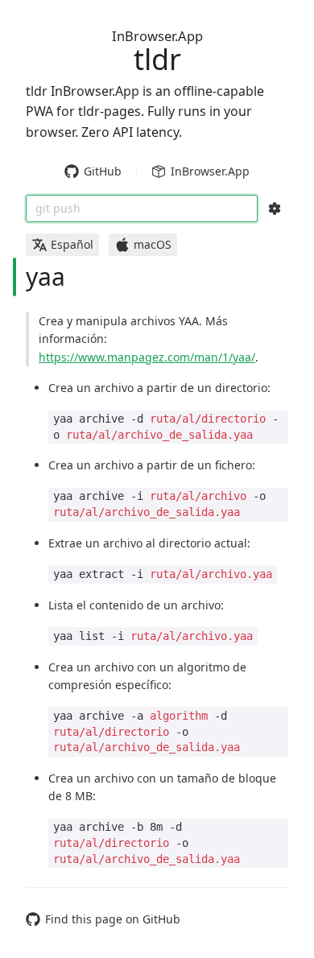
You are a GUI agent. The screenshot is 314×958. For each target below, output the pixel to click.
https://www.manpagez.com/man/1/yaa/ (147, 357)
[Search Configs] (274, 208)
